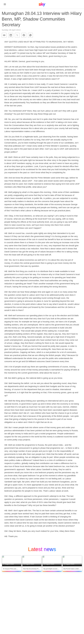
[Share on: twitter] (17, 35)
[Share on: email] (4, 35)
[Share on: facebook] (23, 35)
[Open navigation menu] (4, 4)
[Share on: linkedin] (10, 35)
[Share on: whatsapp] (30, 35)
